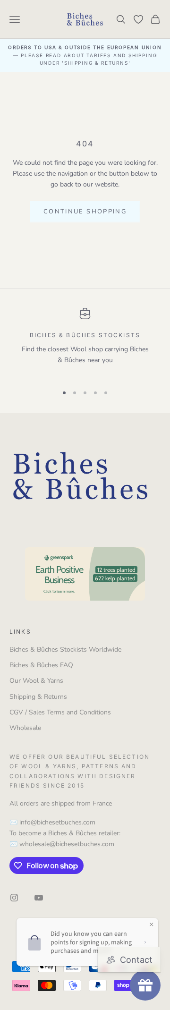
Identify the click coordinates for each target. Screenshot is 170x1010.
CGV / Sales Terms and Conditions (60, 712)
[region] (85, 342)
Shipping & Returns (38, 696)
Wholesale (25, 727)
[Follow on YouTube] (38, 897)
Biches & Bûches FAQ (41, 665)
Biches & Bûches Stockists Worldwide (65, 649)
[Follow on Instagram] (14, 897)
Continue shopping (85, 211)
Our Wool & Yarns (36, 680)
